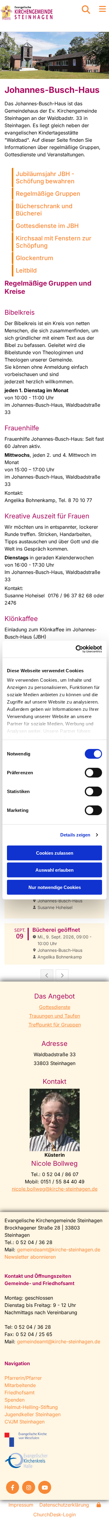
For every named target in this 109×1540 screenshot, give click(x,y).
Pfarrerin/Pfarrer (23, 1378)
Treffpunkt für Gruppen (54, 1025)
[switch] (93, 772)
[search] (86, 10)
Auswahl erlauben (54, 870)
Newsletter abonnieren (30, 1257)
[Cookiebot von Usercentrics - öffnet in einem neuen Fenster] (77, 649)
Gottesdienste (54, 1007)
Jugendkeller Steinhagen (33, 1414)
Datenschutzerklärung (64, 1505)
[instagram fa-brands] (28, 1487)
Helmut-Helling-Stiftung (31, 1407)
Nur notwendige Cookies (54, 887)
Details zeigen (75, 834)
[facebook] (12, 1487)
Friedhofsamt (20, 1392)
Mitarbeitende (20, 1385)
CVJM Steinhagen (25, 1422)
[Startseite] (36, 12)
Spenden (15, 1400)
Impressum (20, 1505)
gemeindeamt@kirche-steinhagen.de (58, 1250)
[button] (100, 9)
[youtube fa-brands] (44, 1487)
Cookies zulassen (54, 852)
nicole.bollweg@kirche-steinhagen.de (54, 1189)
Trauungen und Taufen (54, 1016)
